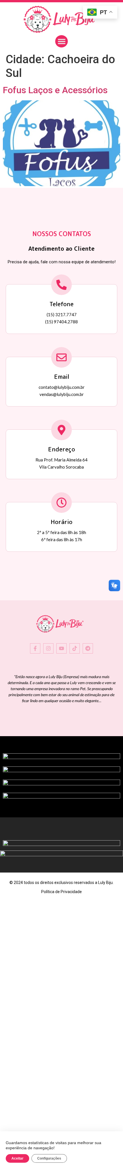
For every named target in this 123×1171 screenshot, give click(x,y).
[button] (61, 41)
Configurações (49, 1158)
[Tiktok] (75, 648)
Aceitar (17, 1158)
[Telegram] (88, 648)
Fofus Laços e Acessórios (55, 90)
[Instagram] (48, 648)
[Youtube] (61, 648)
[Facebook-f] (35, 648)
